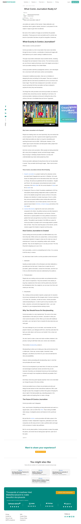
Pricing (57, 2)
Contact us (8, 516)
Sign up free (75, 2)
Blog (27, 5)
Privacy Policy (23, 518)
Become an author (40, 451)
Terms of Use (9, 518)
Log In (68, 2)
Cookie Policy (23, 516)
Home (24, 5)
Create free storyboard (65, 492)
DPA (21, 514)
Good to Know (32, 5)
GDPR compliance (10, 520)
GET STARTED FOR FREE (68, 119)
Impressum (23, 520)
